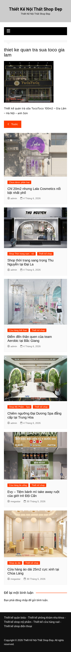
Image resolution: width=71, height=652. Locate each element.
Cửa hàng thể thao (18, 330)
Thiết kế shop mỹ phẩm (17, 622)
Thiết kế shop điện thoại (18, 626)
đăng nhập (21, 600)
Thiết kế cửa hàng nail (46, 622)
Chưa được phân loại (19, 182)
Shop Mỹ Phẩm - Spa (19, 407)
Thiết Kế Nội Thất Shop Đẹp (35, 9)
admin (14, 198)
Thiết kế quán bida (15, 617)
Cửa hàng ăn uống (18, 485)
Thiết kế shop (45, 254)
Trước (14, 124)
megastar (15, 501)
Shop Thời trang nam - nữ (21, 254)
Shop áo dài (14, 563)
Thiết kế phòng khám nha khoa (46, 617)
